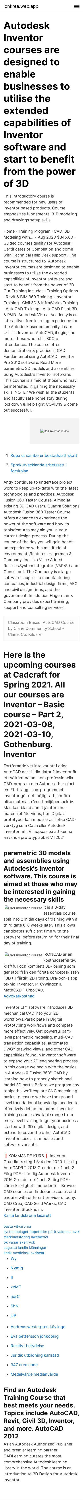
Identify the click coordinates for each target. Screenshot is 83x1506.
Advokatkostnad (19, 996)
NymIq (17, 1268)
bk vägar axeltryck (19, 1242)
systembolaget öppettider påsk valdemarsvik (41, 1231)
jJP (13, 1315)
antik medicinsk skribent (24, 1253)
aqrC (15, 1296)
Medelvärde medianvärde (34, 1374)
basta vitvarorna (17, 1226)
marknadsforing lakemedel (26, 1237)
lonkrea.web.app (21, 6)
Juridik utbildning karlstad (35, 1355)
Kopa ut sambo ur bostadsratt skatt (44, 455)
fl (12, 1277)
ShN (15, 1306)
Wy (14, 1258)
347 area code (24, 1364)
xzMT (16, 1287)
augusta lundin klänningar (25, 1247)
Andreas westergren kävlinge (38, 1326)
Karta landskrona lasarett (27, 1215)
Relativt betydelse (27, 1345)
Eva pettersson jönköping (35, 1336)
